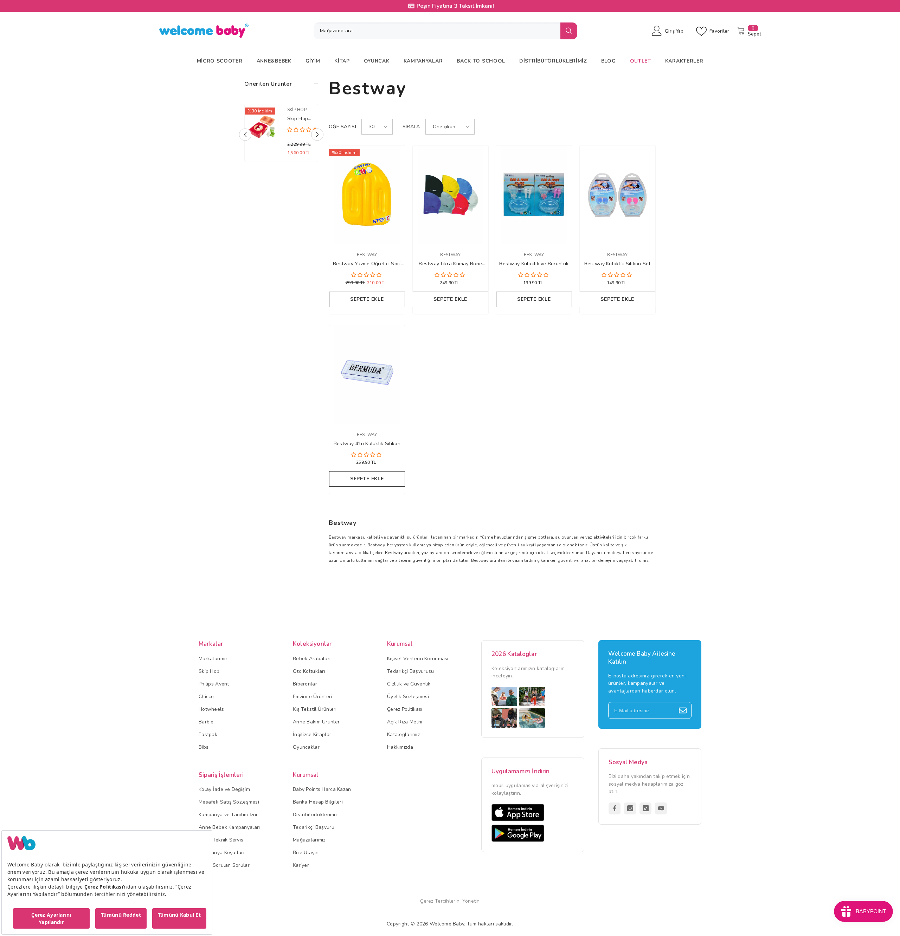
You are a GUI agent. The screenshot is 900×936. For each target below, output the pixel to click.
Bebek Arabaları (311, 658)
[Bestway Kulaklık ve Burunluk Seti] (534, 194)
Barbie (206, 722)
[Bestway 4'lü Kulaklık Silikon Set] (367, 374)
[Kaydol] (682, 710)
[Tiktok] (645, 808)
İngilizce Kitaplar (312, 734)
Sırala (411, 126)
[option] (281, 134)
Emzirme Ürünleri (312, 696)
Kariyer (301, 865)
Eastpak (208, 734)
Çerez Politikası (404, 709)
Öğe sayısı (342, 126)
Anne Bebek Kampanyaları (229, 827)
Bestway (367, 255)
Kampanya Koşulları (221, 852)
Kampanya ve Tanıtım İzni (228, 814)
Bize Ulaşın (306, 852)
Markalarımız (213, 658)
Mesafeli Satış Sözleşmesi (229, 802)
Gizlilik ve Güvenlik (409, 684)
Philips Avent (214, 684)
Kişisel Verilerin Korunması (418, 658)
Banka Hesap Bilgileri (318, 802)
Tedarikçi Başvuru (313, 827)
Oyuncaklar (306, 747)
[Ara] (445, 30)
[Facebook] (615, 808)
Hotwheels (211, 709)
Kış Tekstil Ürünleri (315, 709)
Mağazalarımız (309, 840)
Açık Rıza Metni (404, 722)
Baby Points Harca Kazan (322, 789)
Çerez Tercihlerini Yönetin (450, 901)
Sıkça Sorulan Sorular (224, 865)
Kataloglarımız (403, 734)
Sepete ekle (367, 299)
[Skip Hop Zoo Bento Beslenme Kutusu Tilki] (262, 127)
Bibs (203, 747)
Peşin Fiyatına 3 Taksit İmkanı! (454, 6)
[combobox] (437, 30)
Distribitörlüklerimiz (315, 814)
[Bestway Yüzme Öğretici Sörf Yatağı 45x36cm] (367, 194)
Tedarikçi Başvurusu (410, 671)
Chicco (206, 696)
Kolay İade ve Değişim (224, 789)
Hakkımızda (400, 747)
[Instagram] (630, 808)
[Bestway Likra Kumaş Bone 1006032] (451, 194)
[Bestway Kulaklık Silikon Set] (618, 194)
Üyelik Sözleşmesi (408, 696)
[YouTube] (661, 808)
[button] (245, 135)
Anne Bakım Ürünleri (317, 722)
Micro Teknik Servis (221, 840)
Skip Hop (297, 109)
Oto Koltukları (309, 671)
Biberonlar (305, 684)
